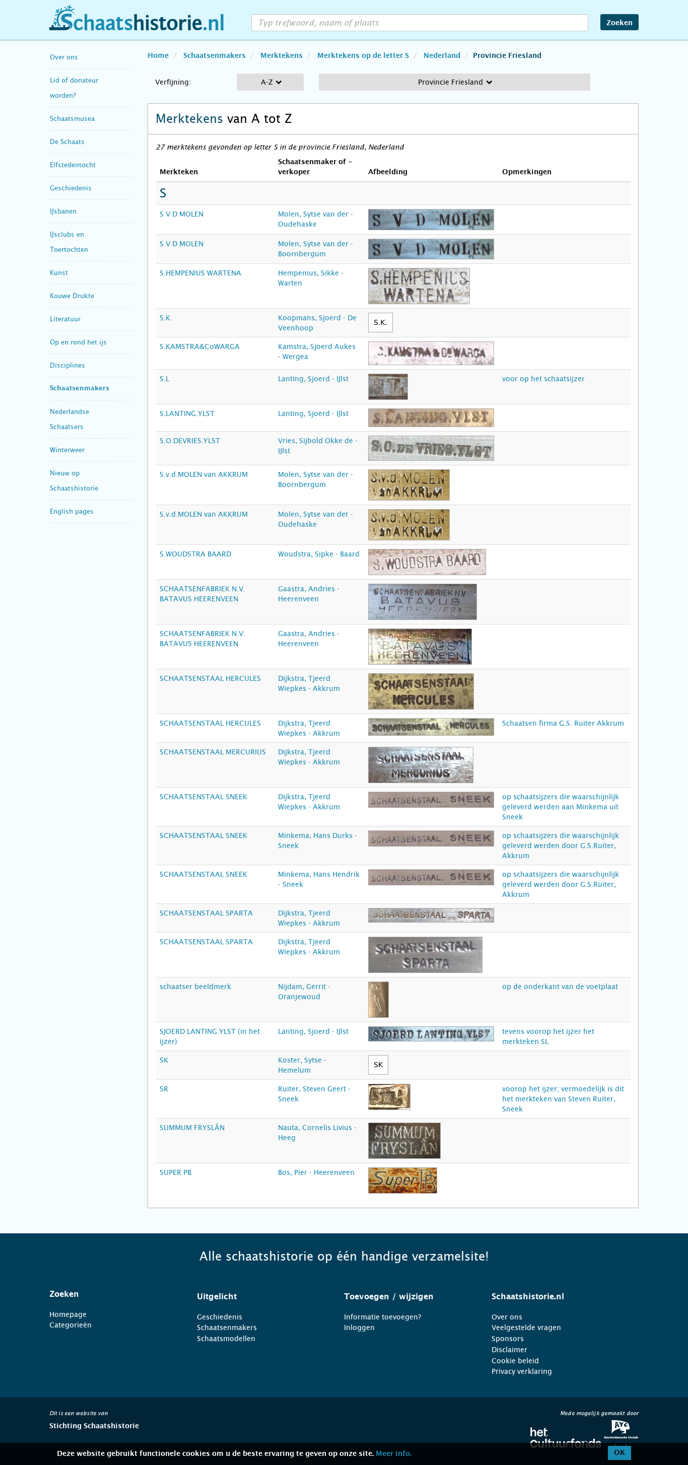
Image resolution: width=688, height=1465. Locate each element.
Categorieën (70, 1325)
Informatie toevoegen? (382, 1317)
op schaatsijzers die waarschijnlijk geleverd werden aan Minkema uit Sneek (560, 807)
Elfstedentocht (73, 165)
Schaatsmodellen (226, 1339)
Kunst (59, 272)
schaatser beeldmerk (195, 987)
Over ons (64, 57)
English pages (72, 511)
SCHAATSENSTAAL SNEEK (203, 797)
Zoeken (619, 23)
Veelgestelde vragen (526, 1327)
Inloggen (359, 1327)
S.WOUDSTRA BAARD (195, 554)
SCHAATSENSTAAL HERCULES (210, 678)
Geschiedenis (71, 188)
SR (164, 1089)
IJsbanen (63, 211)
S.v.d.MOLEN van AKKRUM (204, 474)
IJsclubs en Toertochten (69, 242)
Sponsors (508, 1339)
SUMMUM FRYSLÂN (192, 1128)
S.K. (166, 318)
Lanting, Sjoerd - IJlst (313, 379)
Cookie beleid (515, 1361)
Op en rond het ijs (78, 342)
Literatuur (65, 319)
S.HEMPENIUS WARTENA (200, 273)
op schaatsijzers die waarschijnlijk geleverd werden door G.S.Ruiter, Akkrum (560, 845)
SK (164, 1060)
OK (619, 1452)
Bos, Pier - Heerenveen (316, 1172)
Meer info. (393, 1453)
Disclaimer (509, 1350)
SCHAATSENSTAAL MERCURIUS (213, 752)
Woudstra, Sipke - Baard (319, 554)
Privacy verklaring (522, 1371)
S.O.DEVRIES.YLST (190, 441)
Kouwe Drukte (72, 296)
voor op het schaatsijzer (543, 379)
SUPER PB (175, 1172)
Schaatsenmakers (79, 388)
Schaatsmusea (72, 118)
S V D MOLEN (181, 214)
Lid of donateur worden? (74, 88)
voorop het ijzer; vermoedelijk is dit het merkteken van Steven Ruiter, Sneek (563, 1099)
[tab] (110, 1294)
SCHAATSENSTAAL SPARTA (206, 913)
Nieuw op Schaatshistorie (74, 480)
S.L (164, 379)
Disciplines (67, 365)
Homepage (68, 1314)
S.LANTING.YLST (187, 413)
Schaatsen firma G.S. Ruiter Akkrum (563, 723)
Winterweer (67, 450)
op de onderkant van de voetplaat (560, 987)
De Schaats (67, 142)
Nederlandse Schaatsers (69, 419)
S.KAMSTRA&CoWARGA (200, 346)
